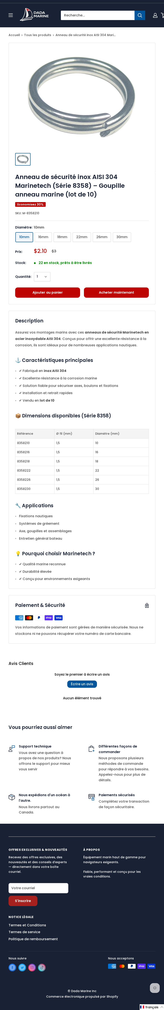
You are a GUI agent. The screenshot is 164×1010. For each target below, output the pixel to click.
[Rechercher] (140, 15)
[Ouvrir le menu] (11, 15)
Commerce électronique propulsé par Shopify (82, 996)
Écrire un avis (82, 684)
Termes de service (24, 932)
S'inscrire (23, 900)
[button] (152, 1007)
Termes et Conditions (27, 925)
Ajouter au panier (47, 292)
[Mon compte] (155, 15)
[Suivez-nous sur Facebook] (12, 967)
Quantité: (23, 276)
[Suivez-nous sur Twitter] (22, 967)
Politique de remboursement (33, 939)
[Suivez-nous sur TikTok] (42, 967)
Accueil (14, 35)
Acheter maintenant (116, 292)
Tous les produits (37, 35)
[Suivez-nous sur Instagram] (32, 967)
